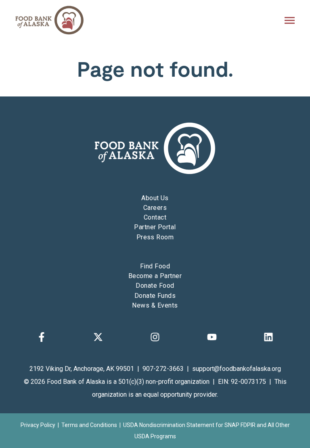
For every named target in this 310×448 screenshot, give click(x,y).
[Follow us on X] (98, 337)
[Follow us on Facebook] (42, 337)
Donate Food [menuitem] (155, 285)
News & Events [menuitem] (155, 305)
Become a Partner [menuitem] (155, 276)
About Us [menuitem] (155, 198)
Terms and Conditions (89, 425)
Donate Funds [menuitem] (155, 295)
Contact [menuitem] (155, 217)
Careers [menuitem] (155, 207)
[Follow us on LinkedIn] (268, 337)
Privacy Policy (38, 425)
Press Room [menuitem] (155, 237)
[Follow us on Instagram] (155, 337)
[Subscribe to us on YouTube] (212, 337)
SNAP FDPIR (240, 425)
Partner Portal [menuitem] (155, 227)
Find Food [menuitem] (155, 266)
